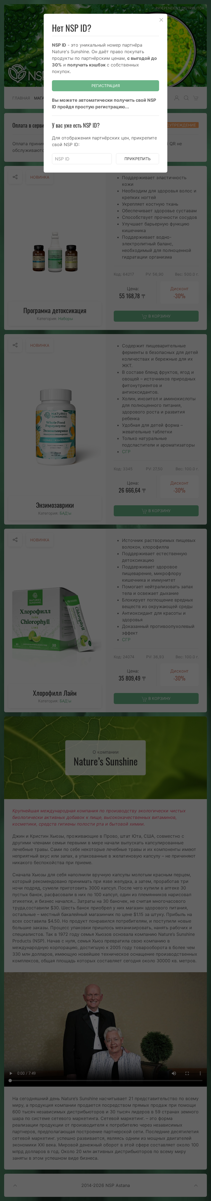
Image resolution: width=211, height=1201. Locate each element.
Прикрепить (137, 158)
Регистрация (105, 85)
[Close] (161, 20)
